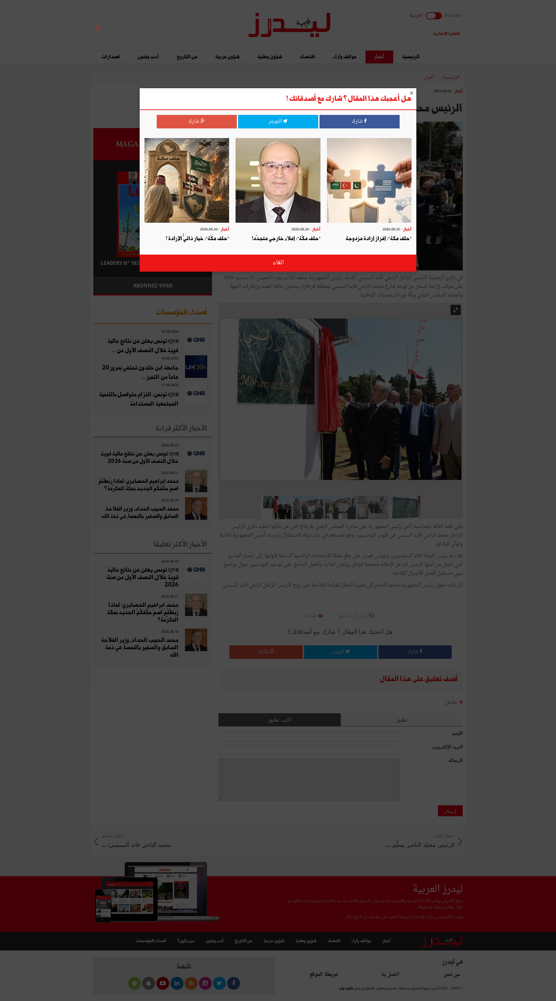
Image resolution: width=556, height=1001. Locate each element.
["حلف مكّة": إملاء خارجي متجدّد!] (278, 181)
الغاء (278, 262)
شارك (358, 121)
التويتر (276, 121)
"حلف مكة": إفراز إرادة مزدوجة (379, 238)
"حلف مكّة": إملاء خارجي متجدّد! (286, 238)
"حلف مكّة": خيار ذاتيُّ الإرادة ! (197, 238)
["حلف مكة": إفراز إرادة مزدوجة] (369, 181)
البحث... (208, 21)
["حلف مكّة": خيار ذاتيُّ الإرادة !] (186, 181)
